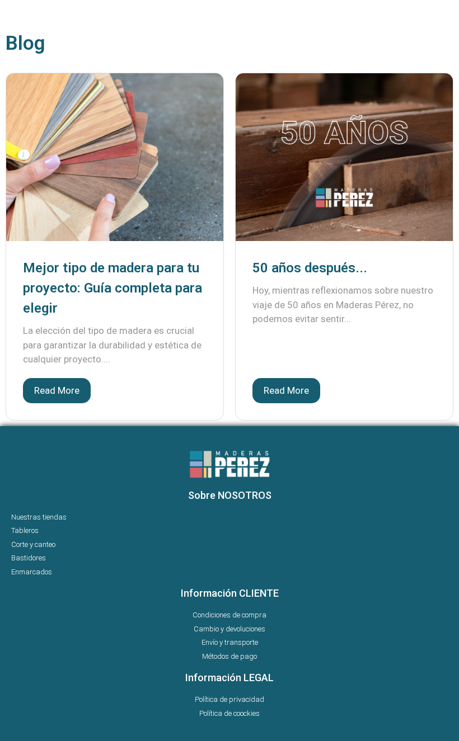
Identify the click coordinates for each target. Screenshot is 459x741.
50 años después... (309, 268)
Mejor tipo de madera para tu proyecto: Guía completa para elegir (112, 288)
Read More (56, 390)
